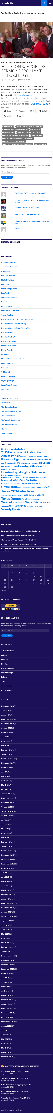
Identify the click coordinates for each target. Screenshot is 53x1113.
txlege (29, 506)
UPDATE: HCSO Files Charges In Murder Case (18, 544)
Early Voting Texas (45, 459)
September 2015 (7, 864)
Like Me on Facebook (10, 242)
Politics (4, 677)
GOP (2, 463)
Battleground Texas (40, 456)
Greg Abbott (10, 463)
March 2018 (6, 745)
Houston (13, 62)
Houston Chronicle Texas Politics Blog (15, 328)
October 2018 (6, 728)
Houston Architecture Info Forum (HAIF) (17, 319)
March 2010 (6, 1052)
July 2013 (5, 978)
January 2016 (6, 846)
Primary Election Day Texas (25, 487)
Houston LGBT (37, 135)
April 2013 (5, 991)
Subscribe (7, 177)
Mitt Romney (23, 483)
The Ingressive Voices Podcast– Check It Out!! (18, 540)
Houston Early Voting (8, 469)
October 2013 (6, 965)
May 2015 (5, 881)
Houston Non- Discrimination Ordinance (18, 138)
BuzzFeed (5, 293)
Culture (4, 655)
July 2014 (5, 925)
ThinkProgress (6, 433)
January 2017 (6, 794)
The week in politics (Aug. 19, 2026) (14, 1078)
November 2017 (7, 763)
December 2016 (7, 798)
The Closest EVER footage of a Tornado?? (30, 193)
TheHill (4, 429)
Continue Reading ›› (42, 103)
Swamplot (5, 389)
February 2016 (7, 842)
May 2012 (5, 1039)
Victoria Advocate (36, 506)
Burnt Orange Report (9, 289)
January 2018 (6, 754)
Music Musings (7, 673)
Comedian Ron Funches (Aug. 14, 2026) (16, 1098)
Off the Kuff (5, 372)
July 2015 (5, 873)
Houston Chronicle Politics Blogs (13, 324)
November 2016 (7, 802)
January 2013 (6, 1004)
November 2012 (7, 1013)
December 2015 (7, 851)
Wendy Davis (10, 509)
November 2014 (7, 908)
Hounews (35, 463)
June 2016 (5, 824)
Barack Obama (26, 456)
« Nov (4, 590)
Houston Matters (7, 332)
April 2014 (5, 938)
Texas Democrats (14, 499)
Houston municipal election (11, 475)
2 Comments (25, 80)
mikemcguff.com (7, 363)
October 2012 (6, 1017)
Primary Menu (50, 3)
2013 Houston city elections (13, 449)
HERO (18, 463)
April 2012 (5, 1043)
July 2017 (5, 772)
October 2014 (6, 912)
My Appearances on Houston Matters (21, 1066)
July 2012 (5, 1030)
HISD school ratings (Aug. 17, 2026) (14, 1091)
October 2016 (6, 807)
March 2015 (6, 890)
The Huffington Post (9, 407)
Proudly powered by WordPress (11, 1110)
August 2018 (6, 732)
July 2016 (5, 820)
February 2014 (7, 947)
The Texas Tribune (8, 416)
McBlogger (5, 354)
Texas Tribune (20, 502)
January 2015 (6, 899)
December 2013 (7, 956)
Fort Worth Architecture (10, 310)
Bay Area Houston (8, 275)
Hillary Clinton (25, 463)
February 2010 (7, 1057)
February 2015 (7, 894)
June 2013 (5, 982)
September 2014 (7, 916)
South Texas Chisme (9, 385)
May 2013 (5, 986)
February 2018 (7, 750)
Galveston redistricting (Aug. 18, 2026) (16, 1085)
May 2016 (5, 829)
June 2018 (5, 737)
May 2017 (5, 776)
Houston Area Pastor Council (29, 132)
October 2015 (6, 859)
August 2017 (6, 767)
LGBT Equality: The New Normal (27, 214)
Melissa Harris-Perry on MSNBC (13, 359)
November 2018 (7, 724)
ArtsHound (5, 271)
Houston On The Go (8, 337)
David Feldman (8, 132)
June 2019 (5, 710)
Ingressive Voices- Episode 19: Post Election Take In (20, 531)
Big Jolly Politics (7, 280)
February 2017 (7, 789)
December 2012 (7, 1008)
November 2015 (7, 855)
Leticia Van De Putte (24, 480)
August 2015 (6, 868)
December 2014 (7, 903)
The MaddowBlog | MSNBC (11, 411)
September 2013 (7, 969)
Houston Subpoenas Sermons (14, 141)
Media (17, 228)
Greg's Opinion (7, 315)
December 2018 (7, 719)
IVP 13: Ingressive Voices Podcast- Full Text (18, 535)
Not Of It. (4, 367)
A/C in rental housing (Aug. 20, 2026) (15, 1072)
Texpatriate (5, 403)
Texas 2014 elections (18, 491)
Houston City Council (32, 466)
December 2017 (7, 759)
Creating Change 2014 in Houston (27, 207)
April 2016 (5, 833)
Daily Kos (5, 302)
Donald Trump (35, 459)
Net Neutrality (35, 484)
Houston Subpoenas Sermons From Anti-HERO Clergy (23, 71)
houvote (6, 480)
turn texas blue (17, 505)
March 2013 (6, 995)
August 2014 (6, 921)
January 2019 (6, 715)
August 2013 (6, 973)
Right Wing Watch (8, 376)
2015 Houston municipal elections (22, 452)
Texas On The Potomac (10, 398)
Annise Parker (8, 126)
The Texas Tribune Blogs (10, 420)
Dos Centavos (6, 306)
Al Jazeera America (8, 262)
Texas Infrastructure (35, 499)
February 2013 (7, 1000)
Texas (47, 487)
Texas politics (8, 502)
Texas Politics (6, 686)
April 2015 (5, 886)
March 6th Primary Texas (9, 484)
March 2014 (6, 943)
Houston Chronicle (22, 95)
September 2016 (7, 811)
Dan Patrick (25, 459)
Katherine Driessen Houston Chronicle (17, 144)
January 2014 (6, 951)
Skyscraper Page (7, 381)
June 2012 (5, 1035)
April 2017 (5, 781)
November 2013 (7, 960)
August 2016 (6, 816)
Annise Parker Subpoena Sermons (15, 129)
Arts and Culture (7, 651)
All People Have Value (9, 267)
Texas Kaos (5, 394)
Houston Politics (24, 62)
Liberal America (7, 350)
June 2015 (5, 877)
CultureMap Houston (9, 297)
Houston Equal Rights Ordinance (15, 135)
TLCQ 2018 (5, 506)
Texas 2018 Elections (33, 494)
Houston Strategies (8, 341)
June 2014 (5, 929)
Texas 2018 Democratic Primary (11, 495)
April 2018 (5, 741)
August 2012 (6, 1026)
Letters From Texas (8, 346)
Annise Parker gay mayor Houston (29, 126)
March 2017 (6, 785)
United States (6, 690)
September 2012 (7, 1022)
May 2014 (5, 934)
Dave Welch (35, 129)
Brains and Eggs (7, 284)
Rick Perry (38, 487)
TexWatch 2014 (44, 503)
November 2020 (7, 706)
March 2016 (6, 837)
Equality (5, 62)
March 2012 (6, 1048)
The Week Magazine (9, 424)
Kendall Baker (40, 144)
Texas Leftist (7, 3)
